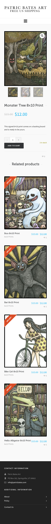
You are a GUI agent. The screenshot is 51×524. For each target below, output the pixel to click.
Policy (6, 500)
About (6, 496)
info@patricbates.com (17, 482)
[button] (42, 35)
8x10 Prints (8, 236)
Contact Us (8, 507)
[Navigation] (25, 21)
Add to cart (14, 146)
